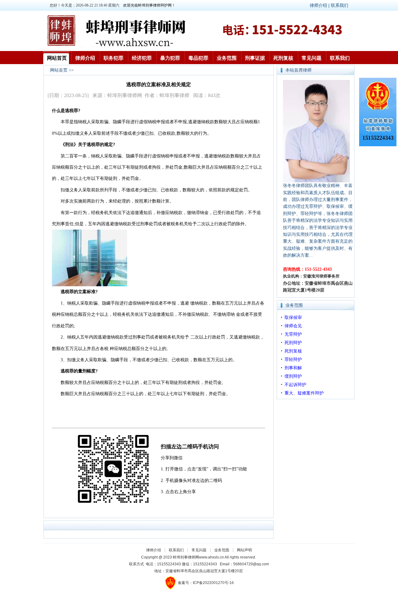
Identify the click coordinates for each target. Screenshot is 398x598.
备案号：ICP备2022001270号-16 (206, 583)
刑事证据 (255, 58)
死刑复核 (283, 58)
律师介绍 (85, 58)
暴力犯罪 (170, 58)
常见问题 (312, 58)
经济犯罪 (142, 58)
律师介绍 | (320, 5)
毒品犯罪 (198, 58)
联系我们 (339, 5)
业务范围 (227, 58)
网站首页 (57, 58)
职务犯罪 (113, 58)
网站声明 (244, 550)
